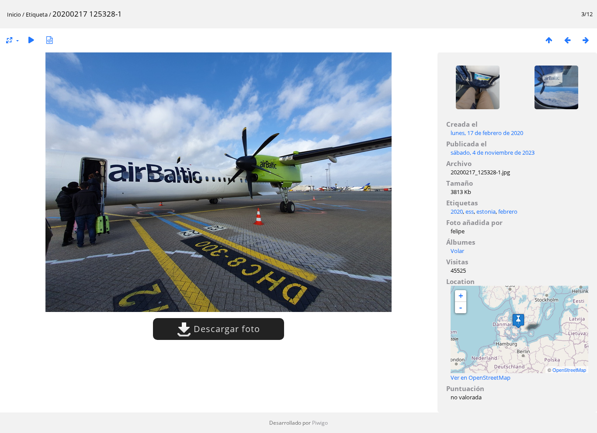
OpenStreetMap (569, 369)
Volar (457, 251)
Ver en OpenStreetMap (480, 377)
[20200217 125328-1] (518, 321)
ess (469, 211)
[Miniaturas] (549, 40)
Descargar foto (225, 329)
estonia (486, 211)
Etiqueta (37, 14)
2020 (457, 211)
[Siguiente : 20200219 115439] (585, 40)
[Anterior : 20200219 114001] (567, 40)
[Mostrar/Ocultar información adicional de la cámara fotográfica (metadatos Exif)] (49, 40)
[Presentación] (31, 40)
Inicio (14, 14)
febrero (507, 211)
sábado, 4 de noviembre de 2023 (493, 152)
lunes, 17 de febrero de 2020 (487, 133)
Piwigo (320, 422)
